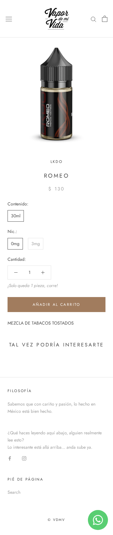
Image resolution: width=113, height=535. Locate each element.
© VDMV (56, 519)
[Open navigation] (9, 18)
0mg (15, 243)
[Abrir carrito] (104, 19)
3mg (35, 243)
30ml (15, 216)
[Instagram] (24, 458)
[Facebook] (10, 458)
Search (14, 492)
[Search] (93, 18)
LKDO (57, 161)
